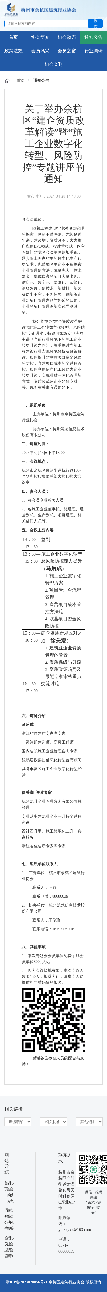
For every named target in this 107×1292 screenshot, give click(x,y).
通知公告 (41, 80)
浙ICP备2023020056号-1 (26, 1282)
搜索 (96, 23)
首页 (21, 80)
